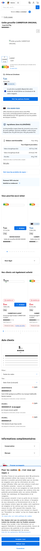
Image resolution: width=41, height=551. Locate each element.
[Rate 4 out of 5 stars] (6, 27)
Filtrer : (4, 370)
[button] (18, 3)
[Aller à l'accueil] (3, 3)
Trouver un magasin (17, 465)
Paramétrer (20, 548)
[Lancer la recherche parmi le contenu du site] (37, 7)
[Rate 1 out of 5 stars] (2, 27)
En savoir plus (13, 68)
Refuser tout (20, 544)
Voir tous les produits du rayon (14, 172)
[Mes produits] (29, 3)
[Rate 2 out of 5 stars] (3, 27)
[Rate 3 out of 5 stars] (5, 27)
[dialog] (20, 508)
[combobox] (20, 7)
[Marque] (34, 453)
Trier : (3, 378)
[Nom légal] (34, 261)
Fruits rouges (8, 17)
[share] (37, 31)
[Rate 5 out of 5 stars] (8, 27)
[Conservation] (34, 446)
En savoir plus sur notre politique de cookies (17, 516)
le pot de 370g (6, 25)
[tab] (4, 59)
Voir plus (6, 163)
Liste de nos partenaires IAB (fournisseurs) (16, 532)
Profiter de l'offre (20, 325)
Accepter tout (20, 539)
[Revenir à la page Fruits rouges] (2, 17)
